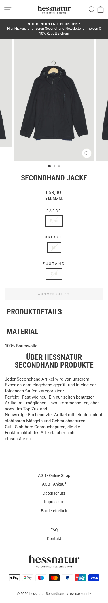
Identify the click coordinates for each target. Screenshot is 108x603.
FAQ (54, 530)
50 (54, 247)
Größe (54, 237)
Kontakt (54, 538)
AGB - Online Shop (54, 475)
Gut (54, 273)
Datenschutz (54, 493)
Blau (54, 221)
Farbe (54, 211)
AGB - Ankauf (54, 484)
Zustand (54, 264)
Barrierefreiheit (54, 510)
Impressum (54, 501)
